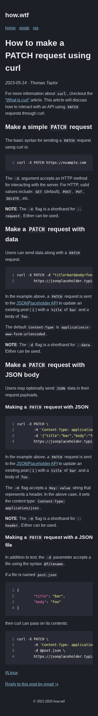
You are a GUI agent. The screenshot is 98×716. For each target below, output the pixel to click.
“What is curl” (17, 100)
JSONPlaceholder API (37, 303)
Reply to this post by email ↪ (31, 684)
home (10, 28)
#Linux (11, 672)
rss (35, 28)
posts (24, 28)
